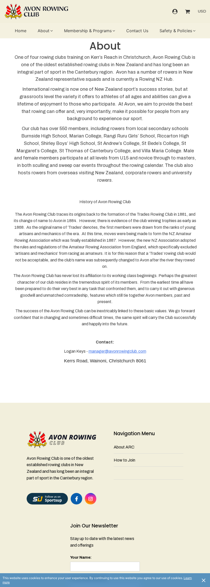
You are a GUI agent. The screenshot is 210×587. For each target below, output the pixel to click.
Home (20, 30)
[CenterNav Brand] (36, 11)
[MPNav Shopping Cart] (187, 11)
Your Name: (81, 557)
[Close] (203, 580)
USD (202, 11)
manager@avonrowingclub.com (117, 351)
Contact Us (137, 30)
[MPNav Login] (175, 11)
